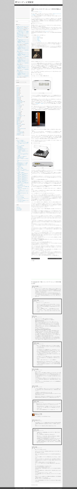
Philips (18, 129)
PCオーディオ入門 (19, 96)
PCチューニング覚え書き (20, 145)
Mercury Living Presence (21, 128)
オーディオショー (19, 109)
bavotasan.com (60, 488)
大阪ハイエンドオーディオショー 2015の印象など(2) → (54, 258)
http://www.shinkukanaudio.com (39, 320)
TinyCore (18, 98)
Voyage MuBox (19, 102)
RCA (18, 130)
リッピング (18, 116)
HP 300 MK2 (37, 103)
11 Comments (40, 11)
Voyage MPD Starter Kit (20, 101)
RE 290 (42, 103)
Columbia (18, 125)
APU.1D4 (18, 87)
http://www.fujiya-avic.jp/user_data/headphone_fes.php (43, 329)
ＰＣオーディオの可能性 (20, 197)
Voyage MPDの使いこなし (21, 185)
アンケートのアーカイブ (20, 195)
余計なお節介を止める (20, 157)
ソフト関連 (18, 112)
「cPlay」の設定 (19, 167)
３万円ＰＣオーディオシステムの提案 (22, 142)
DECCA (18, 126)
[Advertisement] (46, 270)
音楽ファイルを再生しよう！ (21, 141)
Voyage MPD (19, 100)
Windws (18, 103)
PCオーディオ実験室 (24, 2)
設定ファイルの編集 (20, 168)
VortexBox (18, 99)
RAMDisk (18, 97)
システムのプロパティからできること (22, 153)
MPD (17, 95)
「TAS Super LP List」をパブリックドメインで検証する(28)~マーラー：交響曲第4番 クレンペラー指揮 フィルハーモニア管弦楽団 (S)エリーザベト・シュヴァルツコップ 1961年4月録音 (23, 32)
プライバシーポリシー (20, 196)
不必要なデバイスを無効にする (21, 156)
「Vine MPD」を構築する (20, 172)
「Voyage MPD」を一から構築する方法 (22, 182)
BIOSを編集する (19, 146)
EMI (18, 127)
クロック (18, 110)
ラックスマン (47, 31)
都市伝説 (18, 123)
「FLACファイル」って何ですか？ (22, 169)
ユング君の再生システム (20, 115)
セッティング (19, 111)
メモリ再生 (18, 114)
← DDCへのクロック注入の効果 (35, 258)
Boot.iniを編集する (20, 147)
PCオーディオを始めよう (20, 140)
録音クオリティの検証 (20, 124)
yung (32, 11)
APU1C (18, 88)
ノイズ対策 (18, 113)
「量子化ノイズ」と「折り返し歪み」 (42, 432)
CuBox (18, 89)
